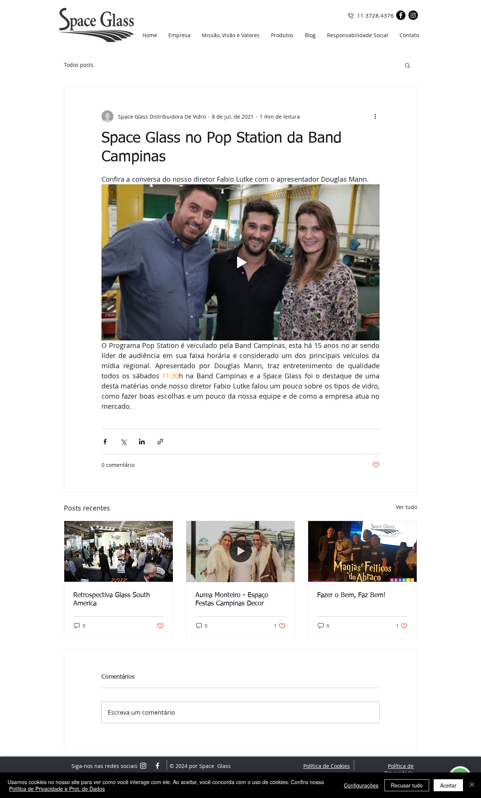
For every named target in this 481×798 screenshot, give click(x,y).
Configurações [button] (361, 785)
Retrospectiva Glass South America (111, 599)
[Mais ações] (375, 116)
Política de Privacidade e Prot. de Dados (57, 788)
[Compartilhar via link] (160, 441)
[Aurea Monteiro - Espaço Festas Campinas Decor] (240, 551)
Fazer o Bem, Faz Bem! (351, 595)
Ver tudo (406, 506)
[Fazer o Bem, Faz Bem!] (362, 551)
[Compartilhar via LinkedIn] (141, 441)
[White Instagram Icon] (143, 766)
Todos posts (79, 64)
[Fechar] (471, 785)
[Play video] (240, 262)
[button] (407, 65)
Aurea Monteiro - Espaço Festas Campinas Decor (231, 599)
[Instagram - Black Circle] (413, 15)
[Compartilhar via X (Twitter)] (123, 441)
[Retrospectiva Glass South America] (118, 551)
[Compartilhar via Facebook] (105, 441)
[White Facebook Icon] (157, 766)
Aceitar (448, 785)
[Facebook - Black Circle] (400, 15)
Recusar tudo (407, 785)
